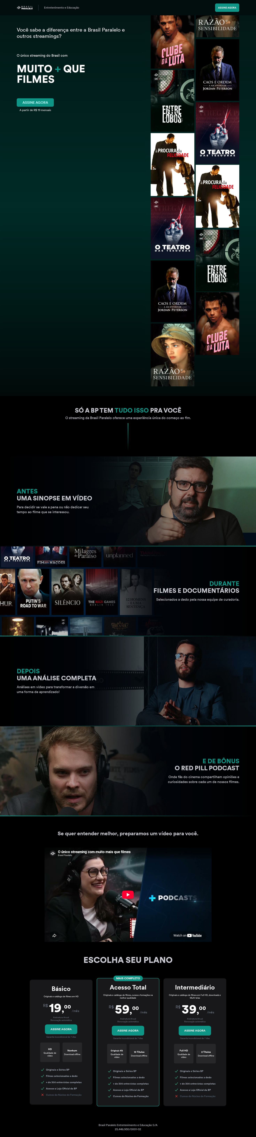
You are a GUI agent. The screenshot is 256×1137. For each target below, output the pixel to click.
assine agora (227, 7)
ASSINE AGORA (35, 102)
